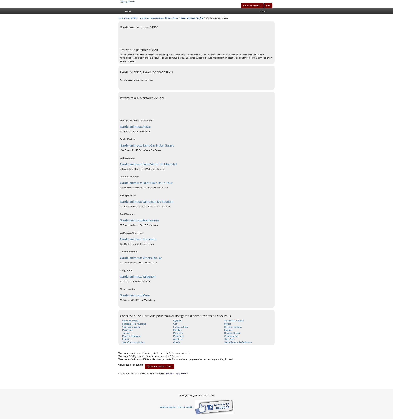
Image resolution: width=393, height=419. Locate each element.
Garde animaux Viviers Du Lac (141, 258)
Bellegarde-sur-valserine (134, 324)
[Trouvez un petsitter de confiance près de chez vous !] (128, 1)
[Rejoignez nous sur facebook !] (214, 407)
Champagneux (231, 336)
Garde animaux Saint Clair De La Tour (146, 183)
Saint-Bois (229, 339)
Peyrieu (126, 339)
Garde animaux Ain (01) (192, 18)
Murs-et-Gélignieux (131, 336)
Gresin (176, 342)
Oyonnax (177, 320)
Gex (175, 324)
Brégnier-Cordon (232, 333)
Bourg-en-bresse (130, 320)
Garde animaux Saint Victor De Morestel (148, 164)
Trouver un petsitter (127, 18)
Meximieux (127, 330)
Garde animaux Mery (135, 295)
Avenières (178, 339)
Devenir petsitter (186, 407)
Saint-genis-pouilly (131, 327)
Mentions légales (168, 407)
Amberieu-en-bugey (234, 320)
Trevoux (126, 333)
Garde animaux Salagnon (138, 276)
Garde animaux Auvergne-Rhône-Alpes (159, 18)
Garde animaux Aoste (135, 127)
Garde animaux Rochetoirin (139, 220)
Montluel (177, 330)
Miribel (227, 324)
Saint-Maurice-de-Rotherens (238, 342)
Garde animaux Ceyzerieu (138, 239)
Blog (268, 5)
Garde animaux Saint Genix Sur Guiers (147, 145)
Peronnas (178, 333)
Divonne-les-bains (233, 327)
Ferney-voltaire (180, 327)
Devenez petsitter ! (252, 5)
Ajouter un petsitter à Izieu (159, 366)
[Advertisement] (176, 37)
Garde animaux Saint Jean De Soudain (146, 202)
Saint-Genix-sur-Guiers (133, 342)
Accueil (128, 11)
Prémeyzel (178, 336)
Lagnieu (228, 330)
